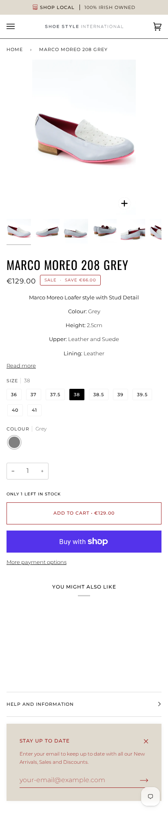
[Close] (149, 738)
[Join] (137, 780)
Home (15, 49)
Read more (21, 365)
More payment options (36, 562)
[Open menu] (19, 26)
